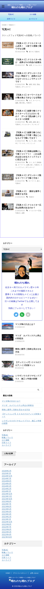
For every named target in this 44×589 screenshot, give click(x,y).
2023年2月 (6, 517)
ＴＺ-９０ (21, 143)
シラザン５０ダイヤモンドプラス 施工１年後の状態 (21, 422)
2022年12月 (7, 522)
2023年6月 (6, 506)
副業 (30, 122)
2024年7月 (6, 478)
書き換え (22, 103)
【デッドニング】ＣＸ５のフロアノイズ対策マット (21, 415)
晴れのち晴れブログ (22, 7)
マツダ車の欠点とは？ (25, 324)
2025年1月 (6, 473)
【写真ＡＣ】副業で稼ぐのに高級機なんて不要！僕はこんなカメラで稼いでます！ (28, 135)
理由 (38, 84)
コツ (30, 162)
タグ (30, 100)
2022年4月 (6, 534)
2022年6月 (6, 529)
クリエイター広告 (35, 210)
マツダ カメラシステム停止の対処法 (18, 405)
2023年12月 (7, 494)
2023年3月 (6, 514)
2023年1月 (6, 519)
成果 (30, 65)
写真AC (11, 14)
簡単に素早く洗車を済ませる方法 (16, 409)
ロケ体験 (5, 555)
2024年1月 (6, 491)
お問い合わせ (34, 573)
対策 (34, 84)
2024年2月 (6, 488)
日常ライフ (11, 19)
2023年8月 (6, 501)
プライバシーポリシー (20, 573)
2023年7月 (6, 504)
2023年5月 (6, 509)
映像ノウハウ (7, 552)
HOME (8, 573)
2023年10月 (7, 499)
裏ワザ (31, 52)
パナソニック (30, 143)
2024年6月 (6, 481)
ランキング (35, 124)
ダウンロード (26, 87)
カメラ (31, 141)
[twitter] (16, 314)
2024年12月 (7, 476)
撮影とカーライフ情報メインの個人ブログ (22, 577)
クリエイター (37, 65)
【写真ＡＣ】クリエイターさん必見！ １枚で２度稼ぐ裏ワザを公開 (28, 46)
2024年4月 (6, 483)
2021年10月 (7, 537)
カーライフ (6, 560)
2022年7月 (6, 527)
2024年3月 (6, 486)
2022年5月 (6, 532)
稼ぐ (38, 122)
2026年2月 (6, 471)
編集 (16, 103)
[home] (28, 314)
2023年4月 (6, 511)
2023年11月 (7, 496)
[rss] (22, 314)
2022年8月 (6, 524)
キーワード (36, 100)
